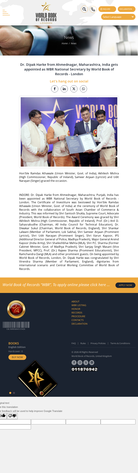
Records (77, 312)
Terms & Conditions (120, 343)
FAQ (74, 343)
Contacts (78, 320)
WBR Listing (79, 305)
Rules (83, 343)
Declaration (125, 9)
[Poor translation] (12, 416)
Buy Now (17, 357)
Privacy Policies (98, 343)
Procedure (78, 316)
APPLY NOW (125, 285)
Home (65, 43)
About (75, 301)
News (73, 43)
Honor (76, 308)
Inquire (106, 9)
